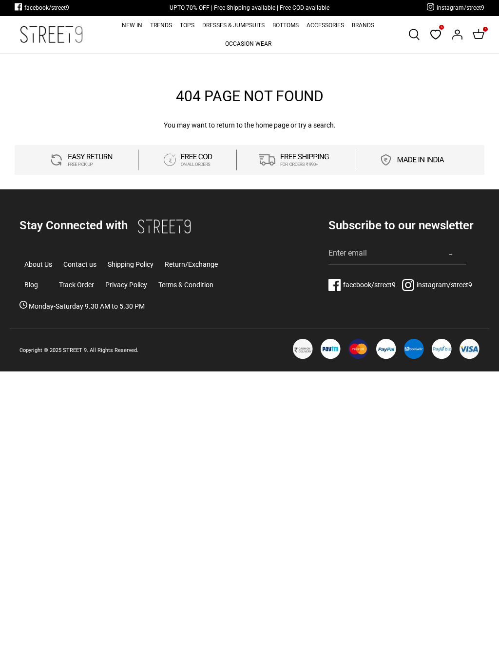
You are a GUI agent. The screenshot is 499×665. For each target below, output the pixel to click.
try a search (316, 125)
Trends (161, 25)
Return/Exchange (191, 264)
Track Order (76, 285)
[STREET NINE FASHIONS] (51, 34)
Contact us (79, 264)
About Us (38, 264)
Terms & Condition (185, 285)
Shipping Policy (131, 264)
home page (272, 125)
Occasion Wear (248, 43)
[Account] (457, 34)
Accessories (325, 25)
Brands (363, 25)
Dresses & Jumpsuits (233, 25)
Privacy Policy (126, 285)
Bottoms (285, 25)
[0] (435, 34)
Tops (187, 25)
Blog (31, 285)
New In (132, 25)
